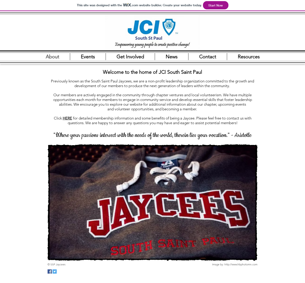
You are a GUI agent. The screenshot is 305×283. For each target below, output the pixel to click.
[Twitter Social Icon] (54, 271)
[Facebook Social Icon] (50, 271)
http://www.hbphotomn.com (240, 264)
